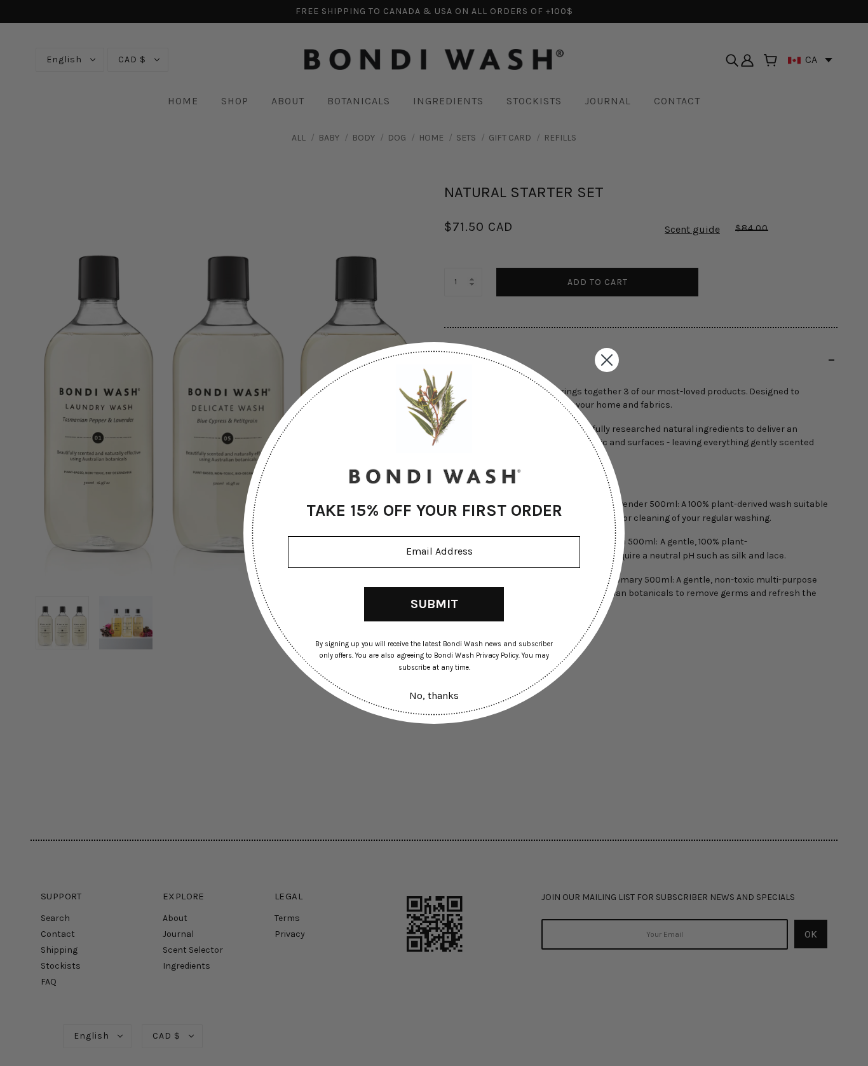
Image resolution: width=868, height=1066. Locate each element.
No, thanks (434, 695)
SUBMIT (434, 604)
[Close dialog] (607, 360)
